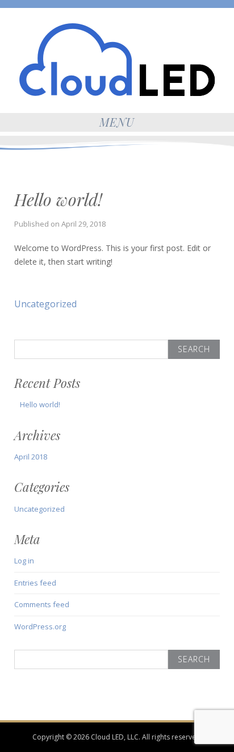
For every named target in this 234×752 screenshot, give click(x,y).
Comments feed (41, 604)
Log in (24, 560)
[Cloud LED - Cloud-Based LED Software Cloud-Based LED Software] (117, 58)
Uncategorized (45, 304)
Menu (117, 121)
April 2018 (30, 457)
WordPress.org (40, 626)
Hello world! (40, 404)
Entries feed (35, 583)
